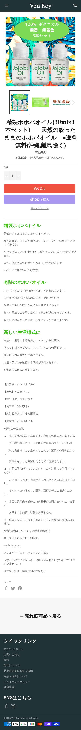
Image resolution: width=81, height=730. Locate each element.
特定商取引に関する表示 (18, 670)
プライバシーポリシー (17, 681)
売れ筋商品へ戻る (42, 616)
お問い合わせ (12, 654)
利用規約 (9, 687)
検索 (6, 659)
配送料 (25, 157)
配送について (12, 665)
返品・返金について (16, 676)
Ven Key (40, 5)
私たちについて (13, 648)
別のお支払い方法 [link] (40, 208)
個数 (6, 167)
